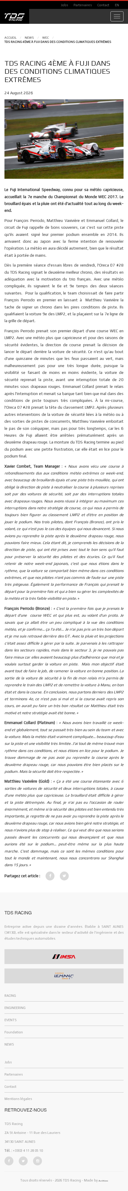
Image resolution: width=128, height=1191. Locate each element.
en (117, 5)
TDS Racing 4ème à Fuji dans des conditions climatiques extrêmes (57, 41)
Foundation (13, 1032)
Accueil (10, 37)
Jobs (64, 5)
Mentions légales (18, 1099)
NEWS (29, 37)
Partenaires (83, 5)
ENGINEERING (15, 1008)
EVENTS (10, 1020)
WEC (45, 37)
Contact (103, 5)
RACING (10, 995)
